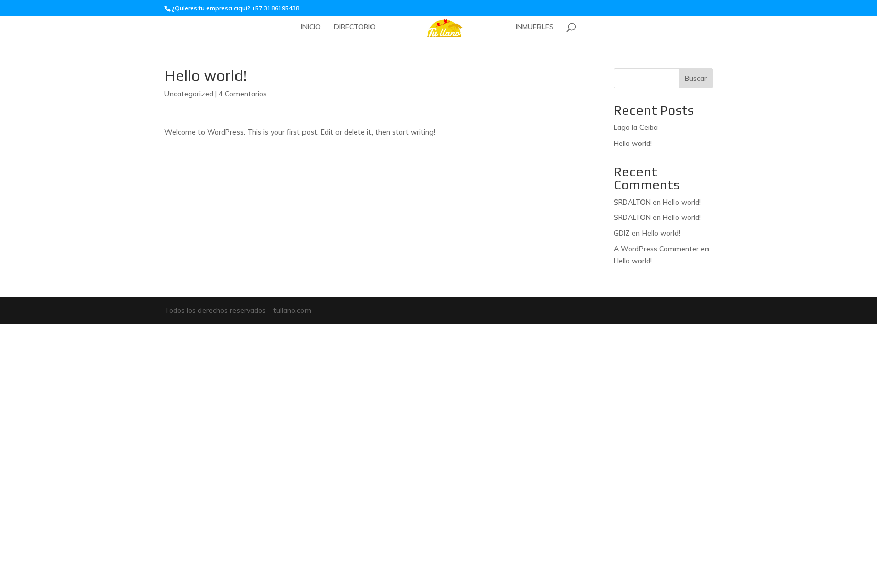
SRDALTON (632, 202)
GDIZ (622, 233)
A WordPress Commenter (656, 248)
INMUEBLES (535, 27)
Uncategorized (188, 93)
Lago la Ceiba (636, 127)
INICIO (311, 27)
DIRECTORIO (355, 27)
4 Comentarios (243, 93)
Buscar (696, 78)
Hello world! (633, 143)
